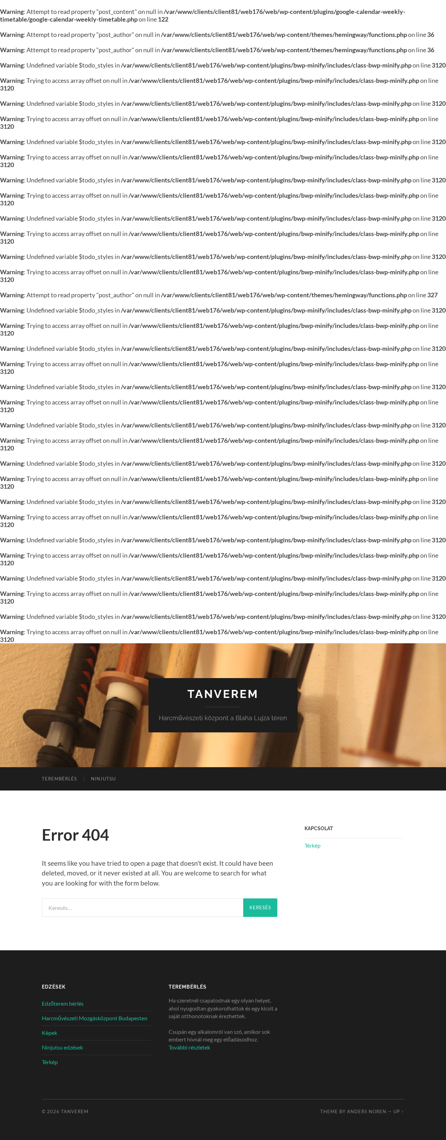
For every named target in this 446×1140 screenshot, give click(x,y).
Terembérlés (59, 778)
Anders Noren (366, 1111)
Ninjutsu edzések (62, 1047)
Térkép (313, 845)
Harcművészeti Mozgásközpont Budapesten (94, 1018)
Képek (49, 1032)
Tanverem (223, 693)
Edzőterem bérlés (63, 1003)
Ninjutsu (103, 778)
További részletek (189, 1047)
